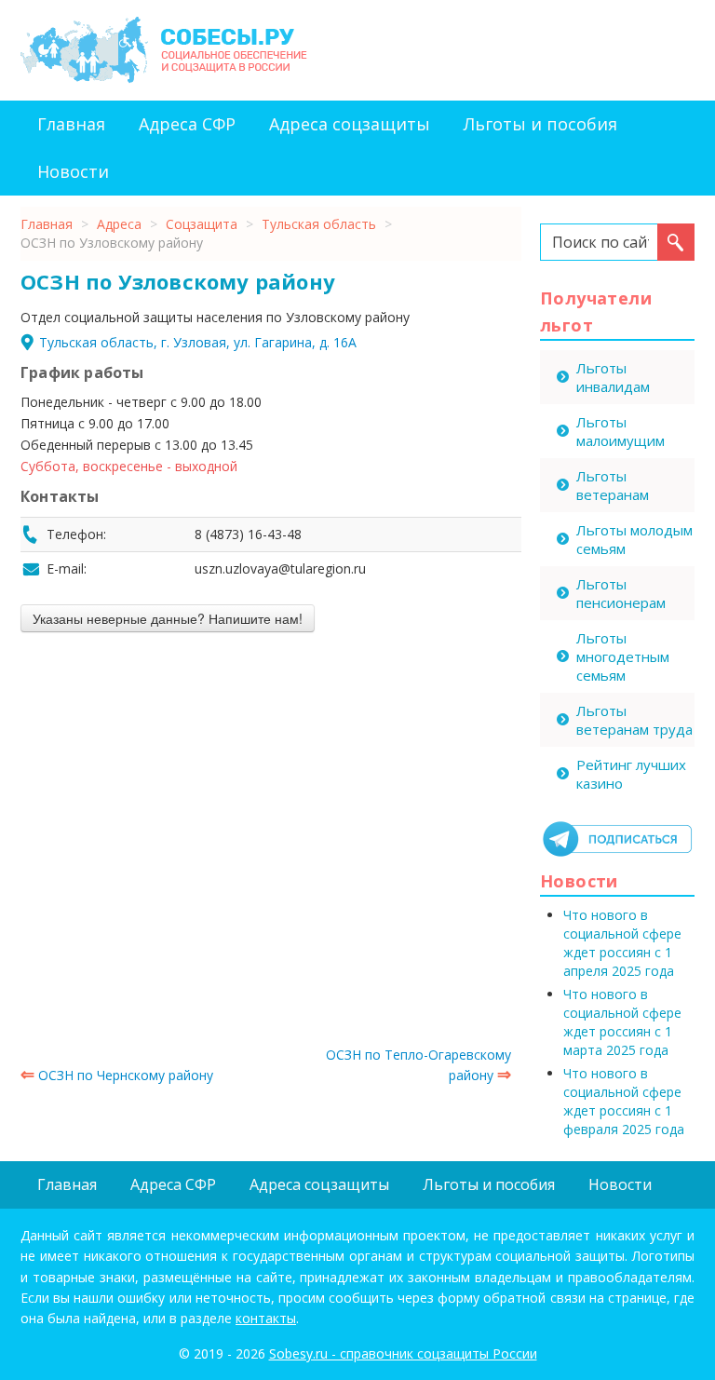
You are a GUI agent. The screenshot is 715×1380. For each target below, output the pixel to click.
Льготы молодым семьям (634, 539)
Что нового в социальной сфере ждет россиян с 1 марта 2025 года (622, 1022)
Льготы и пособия (540, 124)
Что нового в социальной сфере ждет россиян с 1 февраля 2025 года (623, 1101)
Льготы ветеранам (612, 485)
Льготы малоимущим (620, 431)
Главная (71, 124)
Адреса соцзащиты (349, 124)
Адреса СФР (187, 124)
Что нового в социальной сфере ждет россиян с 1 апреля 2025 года (622, 943)
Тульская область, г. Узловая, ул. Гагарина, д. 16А (198, 342)
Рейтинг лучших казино (631, 773)
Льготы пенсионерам (621, 593)
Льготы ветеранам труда (634, 719)
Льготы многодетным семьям (622, 656)
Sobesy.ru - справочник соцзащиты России (403, 1353)
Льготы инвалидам (613, 377)
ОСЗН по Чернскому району (116, 1075)
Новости (73, 171)
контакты (266, 1318)
